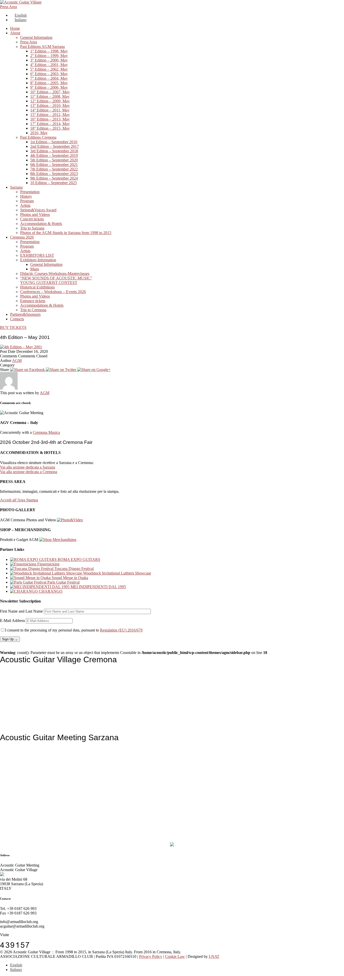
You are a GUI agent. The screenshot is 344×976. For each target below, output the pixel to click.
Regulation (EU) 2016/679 (121, 630)
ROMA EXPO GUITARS (78, 559)
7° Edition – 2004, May (49, 78)
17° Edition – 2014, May (50, 124)
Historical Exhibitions (37, 287)
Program (27, 201)
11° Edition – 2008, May (50, 96)
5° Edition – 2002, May (49, 69)
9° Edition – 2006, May (49, 87)
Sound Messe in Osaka (69, 578)
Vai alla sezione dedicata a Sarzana (27, 467)
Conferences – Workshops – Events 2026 (53, 292)
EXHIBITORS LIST (37, 255)
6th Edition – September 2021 (54, 164)
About (15, 33)
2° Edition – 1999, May (49, 55)
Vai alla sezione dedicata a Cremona (28, 472)
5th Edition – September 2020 (54, 160)
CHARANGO (50, 591)
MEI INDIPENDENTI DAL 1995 (98, 587)
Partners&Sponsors (25, 314)
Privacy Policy (150, 956)
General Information (36, 37)
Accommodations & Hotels (41, 305)
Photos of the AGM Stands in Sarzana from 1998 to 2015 (65, 233)
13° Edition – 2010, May (50, 105)
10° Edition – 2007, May (50, 92)
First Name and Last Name (21, 611)
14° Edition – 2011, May (50, 110)
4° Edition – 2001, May (49, 65)
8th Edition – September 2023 (54, 173)
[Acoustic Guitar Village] (21, 2)
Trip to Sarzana (32, 228)
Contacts (17, 319)
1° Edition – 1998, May (49, 51)
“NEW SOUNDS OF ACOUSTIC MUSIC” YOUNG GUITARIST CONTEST (56, 280)
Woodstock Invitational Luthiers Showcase (116, 573)
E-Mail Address (12, 620)
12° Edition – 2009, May (50, 101)
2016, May (39, 133)
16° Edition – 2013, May (50, 119)
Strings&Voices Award (38, 210)
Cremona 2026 (22, 237)
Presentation (30, 192)
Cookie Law (175, 956)
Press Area (8, 7)
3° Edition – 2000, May (49, 60)
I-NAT (214, 956)
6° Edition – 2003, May (49, 74)
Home (15, 28)
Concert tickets (32, 219)
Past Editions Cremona (38, 137)
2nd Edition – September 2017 (54, 146)
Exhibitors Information (38, 260)
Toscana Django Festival (73, 568)
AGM (17, 360)
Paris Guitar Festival (63, 582)
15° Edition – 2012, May (50, 114)
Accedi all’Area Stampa (19, 500)
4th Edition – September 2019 (54, 155)
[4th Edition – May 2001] (28, 369)
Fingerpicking (47, 564)
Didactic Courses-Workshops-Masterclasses (54, 273)
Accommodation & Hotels (41, 223)
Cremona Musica (46, 432)
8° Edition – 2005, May (49, 83)
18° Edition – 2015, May (50, 128)
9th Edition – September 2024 (54, 178)
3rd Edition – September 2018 (54, 151)
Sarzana (16, 187)
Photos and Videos (35, 214)
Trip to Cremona (33, 310)
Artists (25, 205)
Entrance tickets (32, 301)
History (26, 196)
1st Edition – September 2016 (53, 142)
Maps (34, 269)
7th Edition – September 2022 (54, 169)
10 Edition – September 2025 (53, 183)
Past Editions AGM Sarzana (42, 46)
